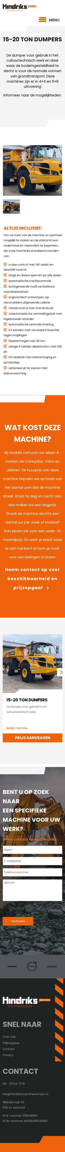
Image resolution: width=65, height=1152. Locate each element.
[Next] (59, 671)
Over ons (9, 1037)
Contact (9, 1049)
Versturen (18, 921)
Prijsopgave (11, 1043)
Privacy (8, 1055)
